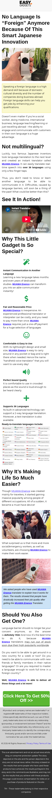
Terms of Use (45, 743)
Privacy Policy (32, 743)
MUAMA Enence (10, 164)
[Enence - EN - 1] (26, 64)
